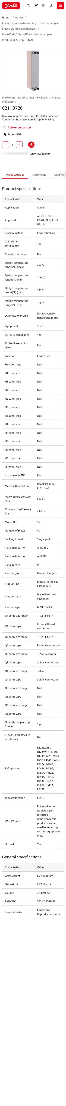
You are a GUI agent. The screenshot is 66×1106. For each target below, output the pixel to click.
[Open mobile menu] (60, 5)
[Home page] (11, 5)
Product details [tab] (15, 174)
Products (18, 17)
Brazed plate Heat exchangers (19, 28)
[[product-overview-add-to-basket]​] (31, 144)
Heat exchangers (49, 23)
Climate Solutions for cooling (19, 23)
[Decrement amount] (5, 144)
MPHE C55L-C (10, 39)
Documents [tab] (39, 174)
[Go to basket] (36, 5)
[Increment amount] (19, 144)
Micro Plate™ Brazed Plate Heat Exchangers (27, 34)
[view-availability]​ (40, 153)
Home (5, 17)
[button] (44, 5)
